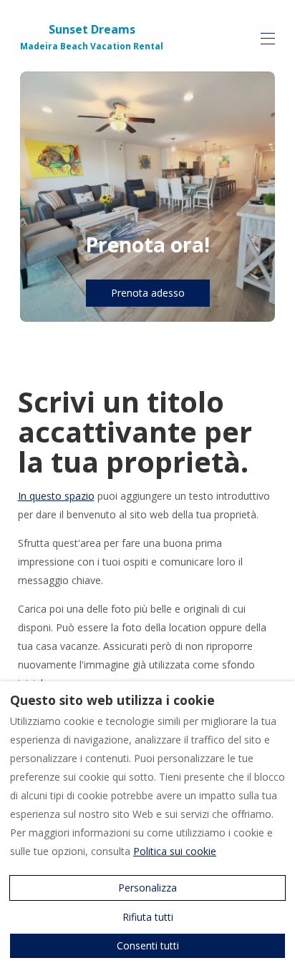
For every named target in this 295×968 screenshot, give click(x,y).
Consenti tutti (148, 945)
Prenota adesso (148, 293)
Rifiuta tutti (147, 917)
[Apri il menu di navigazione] (268, 38)
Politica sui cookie (174, 851)
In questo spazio (56, 496)
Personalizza (147, 887)
